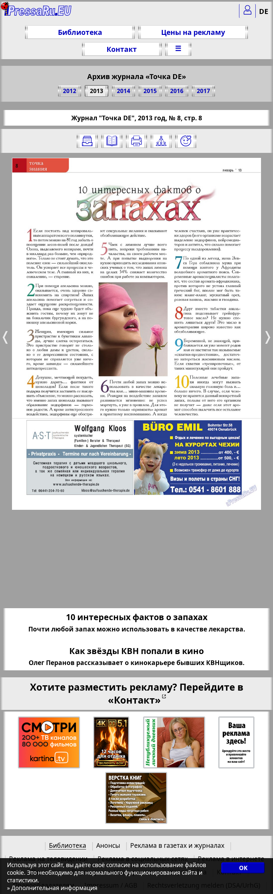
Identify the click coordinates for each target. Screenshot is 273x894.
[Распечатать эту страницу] (136, 141)
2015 (150, 91)
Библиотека (80, 32)
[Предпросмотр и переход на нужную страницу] (112, 141)
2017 (203, 91)
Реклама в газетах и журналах (177, 845)
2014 (123, 91)
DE (263, 11)
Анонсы (108, 845)
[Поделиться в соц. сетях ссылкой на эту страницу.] (161, 141)
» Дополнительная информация (52, 888)
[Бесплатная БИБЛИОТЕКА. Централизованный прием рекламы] (38, 13)
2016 (176, 91)
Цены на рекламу (193, 32)
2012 (69, 91)
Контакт (122, 49)
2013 (96, 91)
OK (243, 868)
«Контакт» (134, 699)
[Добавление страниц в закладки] (185, 141)
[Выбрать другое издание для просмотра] (87, 141)
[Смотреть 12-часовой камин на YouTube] (112, 742)
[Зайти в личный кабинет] (247, 11)
